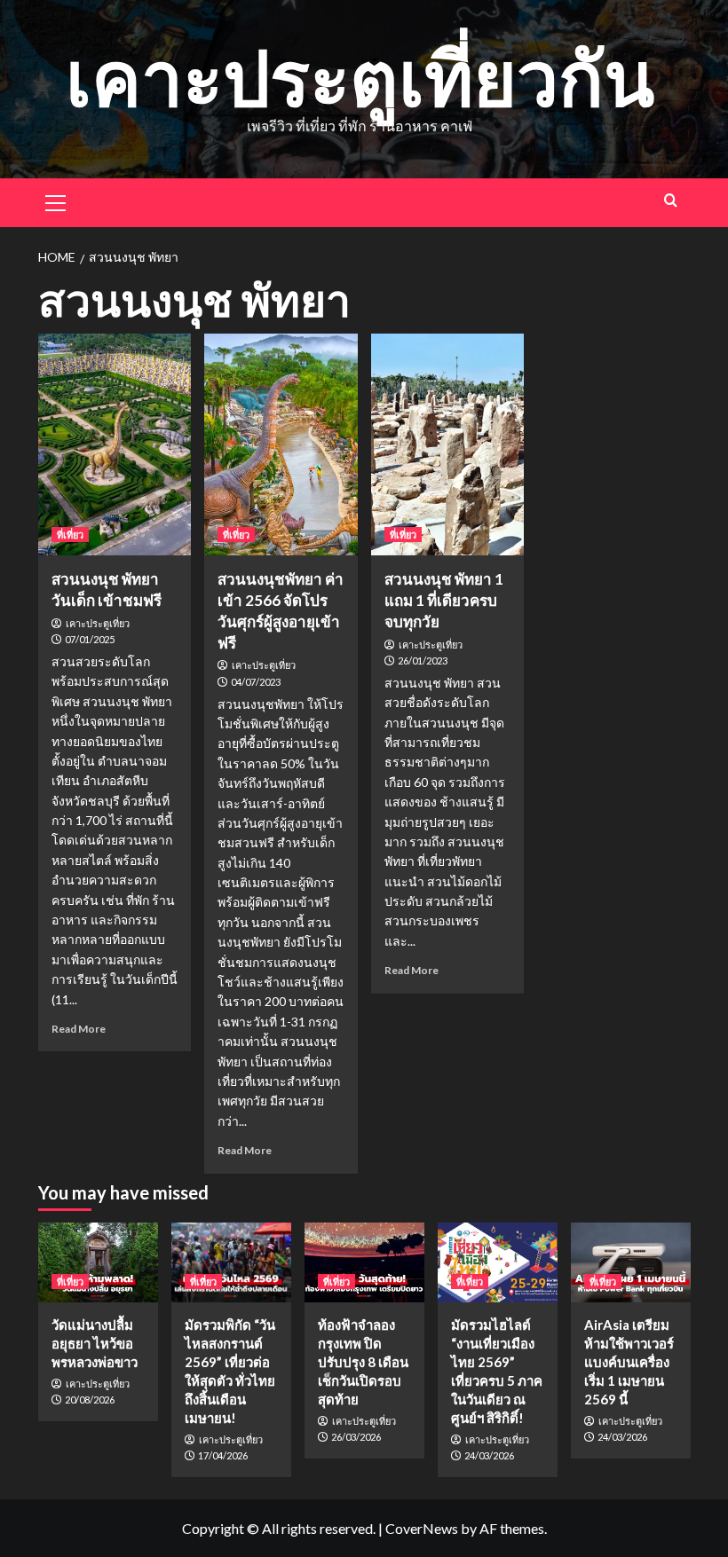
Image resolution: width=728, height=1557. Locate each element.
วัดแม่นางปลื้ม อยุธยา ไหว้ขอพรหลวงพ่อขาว (94, 1343)
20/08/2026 (90, 1399)
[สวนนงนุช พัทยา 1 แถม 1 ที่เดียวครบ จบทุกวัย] (448, 444)
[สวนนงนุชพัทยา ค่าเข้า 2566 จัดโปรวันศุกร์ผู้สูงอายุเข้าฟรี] (281, 444)
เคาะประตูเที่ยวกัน (360, 77)
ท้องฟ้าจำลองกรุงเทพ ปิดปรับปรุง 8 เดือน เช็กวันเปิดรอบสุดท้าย (363, 1362)
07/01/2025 (90, 639)
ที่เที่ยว (70, 534)
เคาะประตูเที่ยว (98, 623)
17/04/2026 (223, 1455)
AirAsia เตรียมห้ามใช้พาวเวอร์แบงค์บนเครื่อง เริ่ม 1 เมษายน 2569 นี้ (629, 1362)
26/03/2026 (356, 1437)
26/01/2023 (422, 660)
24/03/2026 (489, 1455)
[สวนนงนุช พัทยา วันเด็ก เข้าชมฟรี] (115, 444)
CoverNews (421, 1528)
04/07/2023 (256, 682)
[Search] (671, 200)
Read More (78, 1028)
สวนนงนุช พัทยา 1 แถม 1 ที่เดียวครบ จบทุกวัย (443, 600)
